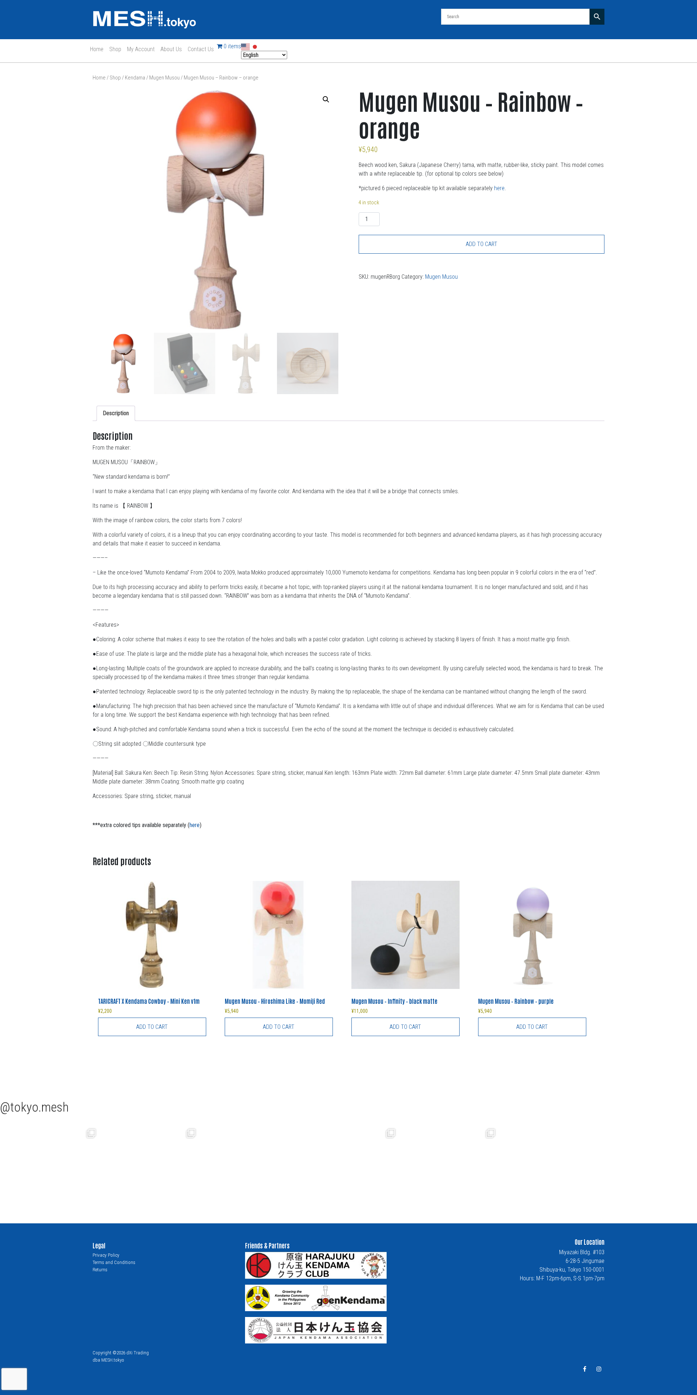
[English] (245, 46)
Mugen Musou (164, 77)
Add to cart (481, 244)
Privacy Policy (106, 1255)
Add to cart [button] (152, 1026)
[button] (326, 99)
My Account (141, 49)
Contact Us (201, 49)
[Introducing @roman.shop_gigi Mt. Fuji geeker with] (50, 1164)
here (499, 188)
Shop (115, 49)
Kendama (135, 77)
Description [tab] (116, 413)
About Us (171, 49)
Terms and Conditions (114, 1262)
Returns (100, 1269)
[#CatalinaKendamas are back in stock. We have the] (249, 1164)
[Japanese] (255, 46)
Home (96, 49)
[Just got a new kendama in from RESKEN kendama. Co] (349, 1164)
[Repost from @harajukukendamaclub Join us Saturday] (150, 1164)
